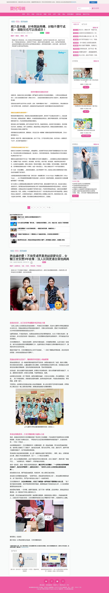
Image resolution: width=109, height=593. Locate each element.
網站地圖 (42, 585)
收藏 (48, 32)
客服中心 (55, 585)
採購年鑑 (78, 14)
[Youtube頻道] (46, 581)
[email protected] (24, 547)
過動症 (22, 35)
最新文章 (76, 24)
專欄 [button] (45, 14)
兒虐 (23, 266)
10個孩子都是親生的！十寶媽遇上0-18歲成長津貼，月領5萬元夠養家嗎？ (38, 234)
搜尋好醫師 (70, 14)
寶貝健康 (24, 22)
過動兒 (17, 35)
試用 (54, 14)
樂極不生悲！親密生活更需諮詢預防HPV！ (30, 217)
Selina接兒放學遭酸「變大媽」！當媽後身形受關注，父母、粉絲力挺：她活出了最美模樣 (43, 223)
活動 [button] (59, 14)
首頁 (13, 22)
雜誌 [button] (63, 14)
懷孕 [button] (23, 14)
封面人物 (38, 14)
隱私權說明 (73, 2)
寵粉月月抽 (86, 14)
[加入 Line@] (57, 581)
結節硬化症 (17, 266)
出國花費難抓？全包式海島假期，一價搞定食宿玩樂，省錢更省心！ (37, 228)
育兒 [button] (28, 14)
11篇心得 (86, 111)
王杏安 (27, 266)
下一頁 (49, 207)
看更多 (94, 27)
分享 (31, 262)
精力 (26, 35)
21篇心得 (86, 87)
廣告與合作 (62, 585)
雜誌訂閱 (75, 196)
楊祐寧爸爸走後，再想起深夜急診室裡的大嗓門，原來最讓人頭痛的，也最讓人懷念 (41, 240)
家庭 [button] (33, 14)
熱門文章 (84, 24)
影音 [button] (49, 14)
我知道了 (93, 2)
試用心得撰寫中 (86, 135)
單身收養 (33, 266)
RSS (68, 585)
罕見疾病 (39, 266)
